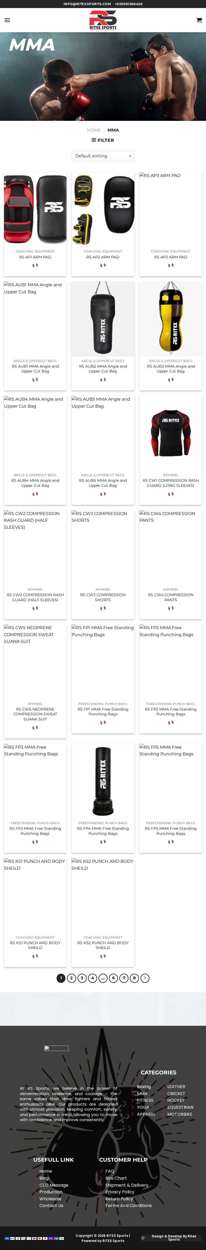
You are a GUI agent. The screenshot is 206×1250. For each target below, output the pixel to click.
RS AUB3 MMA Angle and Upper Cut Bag (171, 369)
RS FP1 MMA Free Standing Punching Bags (103, 712)
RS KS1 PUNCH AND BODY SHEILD (35, 945)
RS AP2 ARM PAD (102, 257)
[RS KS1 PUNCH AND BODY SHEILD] (35, 895)
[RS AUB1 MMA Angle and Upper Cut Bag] (35, 318)
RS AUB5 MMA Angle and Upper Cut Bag (103, 483)
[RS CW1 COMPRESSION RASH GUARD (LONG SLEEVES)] (170, 433)
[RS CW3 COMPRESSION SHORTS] (103, 547)
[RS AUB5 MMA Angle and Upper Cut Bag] (103, 433)
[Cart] (199, 20)
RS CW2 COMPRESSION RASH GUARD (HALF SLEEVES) (35, 597)
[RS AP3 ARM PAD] (170, 209)
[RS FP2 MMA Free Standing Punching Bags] (170, 661)
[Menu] (7, 20)
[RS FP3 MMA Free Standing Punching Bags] (35, 781)
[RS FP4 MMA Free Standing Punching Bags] (103, 781)
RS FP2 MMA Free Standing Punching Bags (171, 712)
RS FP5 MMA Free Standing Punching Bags (171, 831)
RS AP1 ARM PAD (35, 257)
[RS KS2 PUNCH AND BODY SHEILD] (103, 895)
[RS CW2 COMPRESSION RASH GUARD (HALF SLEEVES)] (35, 547)
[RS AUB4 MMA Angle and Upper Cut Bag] (35, 433)
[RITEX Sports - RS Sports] (103, 20)
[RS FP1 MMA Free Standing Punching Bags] (103, 661)
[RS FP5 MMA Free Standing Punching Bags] (170, 781)
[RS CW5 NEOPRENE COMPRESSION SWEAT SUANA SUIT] (35, 661)
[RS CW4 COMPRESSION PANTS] (170, 547)
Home (94, 130)
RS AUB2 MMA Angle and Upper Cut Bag (103, 369)
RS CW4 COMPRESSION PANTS (170, 597)
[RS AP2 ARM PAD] (103, 209)
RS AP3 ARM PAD (170, 257)
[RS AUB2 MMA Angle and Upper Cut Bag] (103, 318)
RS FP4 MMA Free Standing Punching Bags (103, 831)
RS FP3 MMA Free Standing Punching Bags (35, 831)
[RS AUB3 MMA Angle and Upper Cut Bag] (170, 318)
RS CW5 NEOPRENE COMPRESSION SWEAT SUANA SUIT (35, 714)
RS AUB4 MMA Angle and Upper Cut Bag (35, 483)
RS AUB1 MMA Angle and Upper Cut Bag (35, 369)
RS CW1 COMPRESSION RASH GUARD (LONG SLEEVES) (171, 483)
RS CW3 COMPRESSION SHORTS (103, 597)
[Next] (145, 978)
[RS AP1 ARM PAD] (35, 209)
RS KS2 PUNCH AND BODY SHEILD (103, 945)
